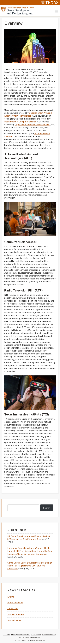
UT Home (6, 635)
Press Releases (15, 602)
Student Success (15, 614)
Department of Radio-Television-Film (32, 124)
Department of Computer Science (20, 121)
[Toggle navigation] (56, 11)
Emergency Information (20, 635)
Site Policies (36, 635)
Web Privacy (24, 638)
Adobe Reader (35, 638)
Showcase (12, 608)
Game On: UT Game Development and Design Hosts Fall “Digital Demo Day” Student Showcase (29, 566)
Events (10, 597)
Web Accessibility (49, 635)
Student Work (14, 620)
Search (46, 508)
